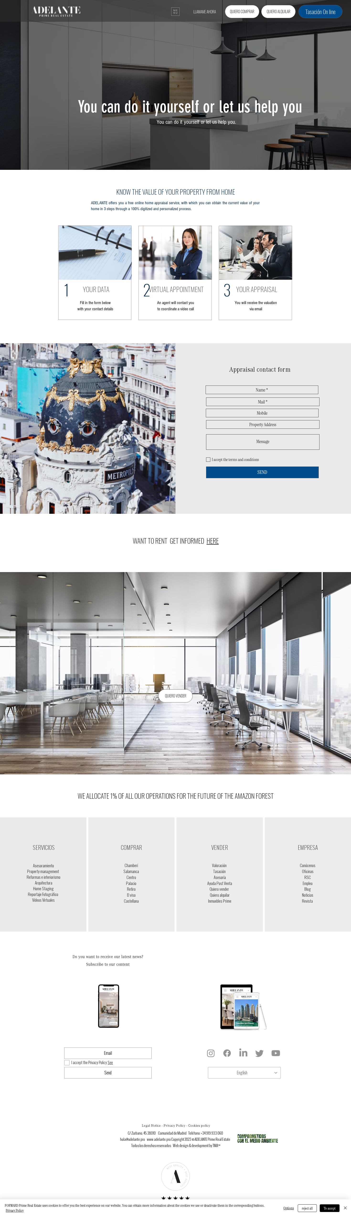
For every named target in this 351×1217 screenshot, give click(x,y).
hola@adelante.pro (132, 1139)
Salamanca (131, 871)
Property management (43, 871)
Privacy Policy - (176, 1126)
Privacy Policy (15, 1210)
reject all (307, 1208)
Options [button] (288, 1208)
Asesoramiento (43, 866)
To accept (329, 1208)
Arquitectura (43, 883)
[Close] (345, 1208)
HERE (213, 541)
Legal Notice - (153, 1126)
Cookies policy (199, 1126)
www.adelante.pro (159, 1139)
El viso (131, 895)
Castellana (131, 901)
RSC (307, 877)
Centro (131, 877)
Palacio (131, 883)
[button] (175, 11)
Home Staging (43, 888)
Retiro (131, 889)
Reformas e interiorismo (43, 877)
